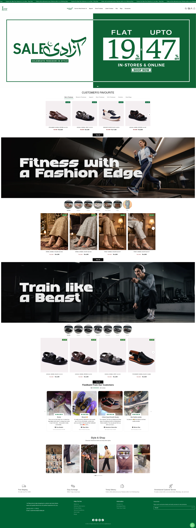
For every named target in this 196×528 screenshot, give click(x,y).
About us (76, 504)
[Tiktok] (103, 520)
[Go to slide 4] (98, 475)
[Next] (149, 114)
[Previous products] (42, 228)
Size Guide (76, 512)
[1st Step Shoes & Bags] (98, 49)
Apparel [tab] (91, 97)
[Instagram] (96, 520)
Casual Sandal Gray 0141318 (85, 127)
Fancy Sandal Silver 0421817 (142, 251)
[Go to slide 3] (96, 475)
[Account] (191, 8)
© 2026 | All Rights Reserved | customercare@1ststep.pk (98, 523)
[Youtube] (99, 520)
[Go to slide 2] (95, 475)
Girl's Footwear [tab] (111, 97)
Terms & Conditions (79, 510)
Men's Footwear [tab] (69, 97)
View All (98, 135)
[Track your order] (189, 8)
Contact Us (120, 504)
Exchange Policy (121, 506)
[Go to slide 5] (99, 475)
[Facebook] (93, 520)
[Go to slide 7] (101, 475)
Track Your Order (121, 508)
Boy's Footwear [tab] (100, 97)
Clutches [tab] (120, 97)
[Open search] (185, 8)
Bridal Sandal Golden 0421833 (54, 251)
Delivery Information (79, 506)
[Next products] (153, 228)
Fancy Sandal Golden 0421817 (112, 251)
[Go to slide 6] (100, 475)
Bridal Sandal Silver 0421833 (83, 251)
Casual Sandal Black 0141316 (54, 374)
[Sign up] (192, 507)
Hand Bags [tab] (129, 97)
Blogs (75, 514)
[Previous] (46, 114)
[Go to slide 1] (94, 475)
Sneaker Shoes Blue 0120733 (111, 127)
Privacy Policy (77, 508)
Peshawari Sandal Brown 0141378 (58, 127)
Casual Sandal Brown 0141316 (83, 374)
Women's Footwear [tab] (81, 97)
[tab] (97, 86)
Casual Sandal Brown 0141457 (137, 127)
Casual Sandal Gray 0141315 (113, 374)
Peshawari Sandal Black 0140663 (141, 374)
